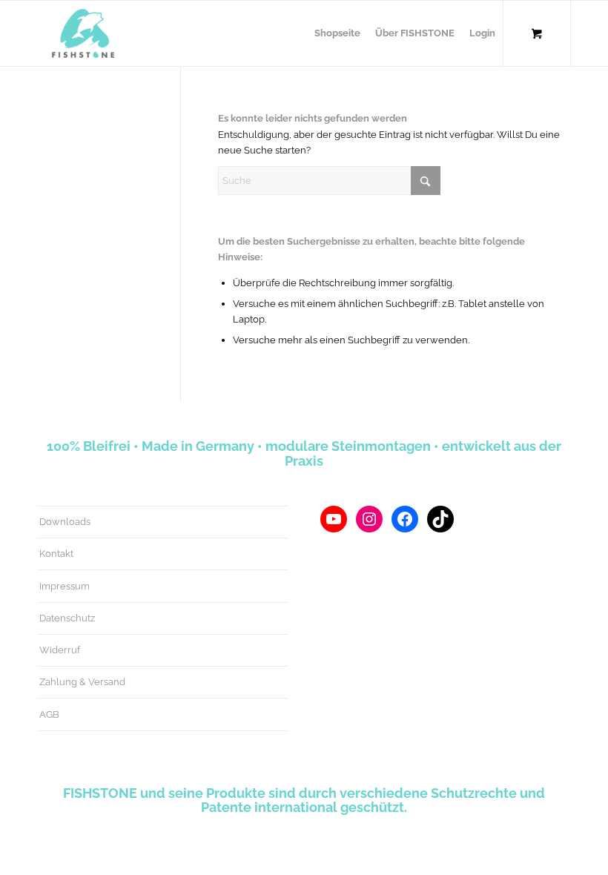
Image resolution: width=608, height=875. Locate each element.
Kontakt (56, 553)
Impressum (64, 586)
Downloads (64, 521)
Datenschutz (67, 618)
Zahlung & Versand (82, 681)
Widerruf (59, 650)
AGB (49, 714)
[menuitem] (337, 33)
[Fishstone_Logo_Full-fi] (83, 33)
